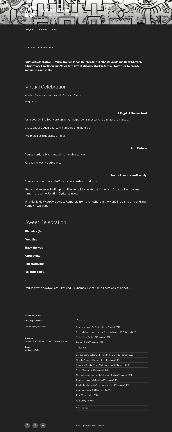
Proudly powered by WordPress (90, 425)
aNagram (29, 29)
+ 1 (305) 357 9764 (33, 321)
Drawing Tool (82, 342)
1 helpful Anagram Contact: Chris (90, 360)
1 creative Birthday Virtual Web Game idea (94, 365)
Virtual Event (82, 408)
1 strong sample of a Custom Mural (91, 327)
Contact (43, 29)
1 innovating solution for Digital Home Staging (96, 375)
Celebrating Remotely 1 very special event (95, 385)
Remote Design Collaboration (89, 380)
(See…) (42, 231)
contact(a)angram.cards (35, 326)
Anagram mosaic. (84, 390)
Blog (54, 29)
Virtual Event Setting (85, 337)
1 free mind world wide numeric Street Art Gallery (97, 332)
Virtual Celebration (84, 370)
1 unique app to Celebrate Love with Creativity (96, 355)
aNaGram (55, 11)
